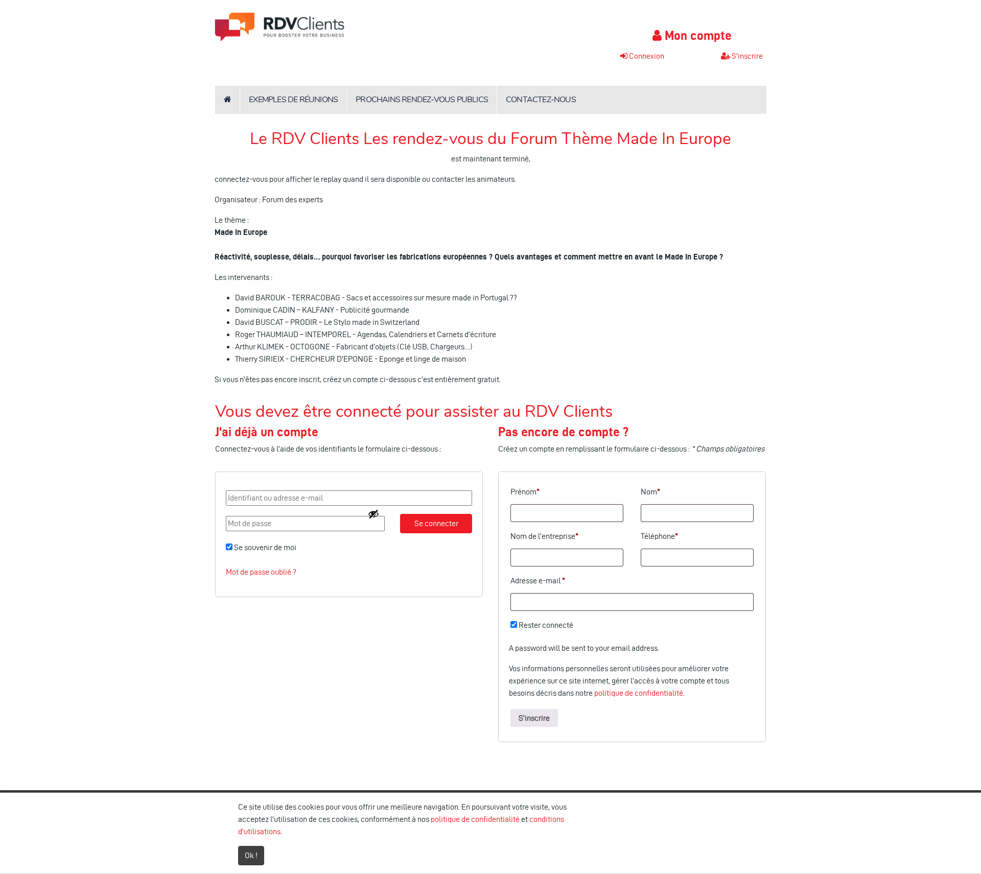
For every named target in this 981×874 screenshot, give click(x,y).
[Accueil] (227, 100)
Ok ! (251, 855)
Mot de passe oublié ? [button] (261, 572)
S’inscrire (534, 718)
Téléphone (659, 536)
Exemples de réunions (293, 99)
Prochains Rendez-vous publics (422, 99)
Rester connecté (545, 625)
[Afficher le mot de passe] (373, 513)
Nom (650, 491)
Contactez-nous (541, 99)
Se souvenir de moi (264, 547)
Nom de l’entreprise (544, 536)
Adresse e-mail (537, 580)
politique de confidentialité (638, 693)
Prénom (525, 491)
